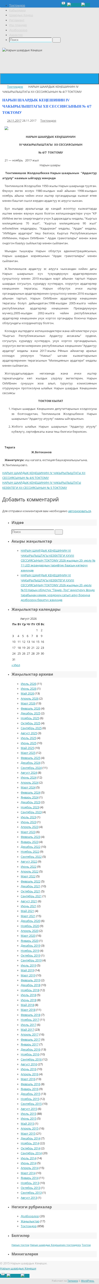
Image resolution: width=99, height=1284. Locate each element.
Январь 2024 (29, 797)
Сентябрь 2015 (31, 1104)
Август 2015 (29, 1109)
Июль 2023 (28, 817)
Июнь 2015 (28, 1119)
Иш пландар (18, 25)
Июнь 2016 (28, 1069)
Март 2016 (28, 1079)
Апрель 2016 (29, 1074)
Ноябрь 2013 (30, 1183)
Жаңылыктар (30, 1221)
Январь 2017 (29, 1044)
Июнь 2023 (28, 822)
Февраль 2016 (30, 1084)
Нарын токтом (20, 1245)
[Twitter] (74, 5)
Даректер (16, 35)
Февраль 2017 (30, 1040)
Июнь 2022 (28, 867)
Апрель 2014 (29, 1168)
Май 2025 (27, 748)
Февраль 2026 (30, 708)
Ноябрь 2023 (30, 807)
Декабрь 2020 (30, 921)
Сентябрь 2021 (31, 896)
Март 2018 (28, 1010)
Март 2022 (28, 876)
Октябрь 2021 (30, 891)
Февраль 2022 (30, 881)
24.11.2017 (14, 121)
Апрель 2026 (29, 699)
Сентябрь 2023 (31, 812)
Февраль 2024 (30, 793)
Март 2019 (28, 975)
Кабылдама (17, 10)
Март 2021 (28, 916)
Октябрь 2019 (30, 956)
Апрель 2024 (29, 783)
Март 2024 (28, 787)
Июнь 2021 (28, 906)
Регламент (16, 20)
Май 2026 (27, 693)
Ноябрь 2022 (30, 852)
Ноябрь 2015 (30, 1099)
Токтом (86, 1245)
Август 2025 (29, 733)
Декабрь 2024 (30, 763)
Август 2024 (29, 773)
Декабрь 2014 (30, 1138)
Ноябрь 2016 (30, 1054)
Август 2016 (29, 1064)
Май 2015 (27, 1124)
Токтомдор (17, 5)
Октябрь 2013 (30, 1188)
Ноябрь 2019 (30, 951)
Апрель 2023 (29, 827)
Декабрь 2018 (30, 985)
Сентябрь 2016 (31, 1059)
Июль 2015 (28, 1114)
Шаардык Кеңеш (21, 15)
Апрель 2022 (29, 871)
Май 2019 (27, 970)
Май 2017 (27, 1030)
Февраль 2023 (30, 837)
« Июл (16, 665)
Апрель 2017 (29, 1034)
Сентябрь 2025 (31, 728)
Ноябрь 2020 (30, 926)
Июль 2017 (28, 1025)
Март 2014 (28, 1173)
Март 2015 (28, 1134)
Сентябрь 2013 (31, 1193)
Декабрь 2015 (30, 1094)
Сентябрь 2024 (31, 768)
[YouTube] (64, 5)
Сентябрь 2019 (31, 960)
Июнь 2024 (28, 777)
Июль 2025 (28, 738)
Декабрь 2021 (30, 886)
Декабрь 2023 (30, 802)
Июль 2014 (28, 1158)
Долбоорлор (18, 30)
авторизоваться (79, 511)
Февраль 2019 (30, 980)
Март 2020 (28, 936)
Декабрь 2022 (30, 847)
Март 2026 (28, 703)
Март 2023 (28, 832)
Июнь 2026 (28, 689)
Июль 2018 (28, 995)
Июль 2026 (28, 684)
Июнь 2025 (28, 743)
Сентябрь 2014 (31, 1153)
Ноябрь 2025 (30, 718)
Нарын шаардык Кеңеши (18, 1268)
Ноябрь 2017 (30, 1020)
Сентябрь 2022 (31, 857)
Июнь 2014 (28, 1163)
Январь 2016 (29, 1089)
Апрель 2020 (29, 931)
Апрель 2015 (29, 1128)
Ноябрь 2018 (30, 990)
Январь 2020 (29, 941)
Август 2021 (29, 901)
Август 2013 (29, 1198)
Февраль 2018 (30, 1015)
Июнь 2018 (28, 1000)
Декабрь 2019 (30, 946)
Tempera (72, 1280)
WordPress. (87, 1280)
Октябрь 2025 (30, 723)
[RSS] (85, 5)
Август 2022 (29, 862)
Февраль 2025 (30, 758)
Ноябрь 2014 (30, 1143)
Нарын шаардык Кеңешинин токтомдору (55, 1245)
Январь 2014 (29, 1178)
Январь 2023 (29, 842)
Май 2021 (27, 911)
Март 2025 (28, 753)
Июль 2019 (28, 965)
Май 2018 (27, 1005)
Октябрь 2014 (30, 1148)
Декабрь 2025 (30, 713)
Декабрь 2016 (30, 1049)
